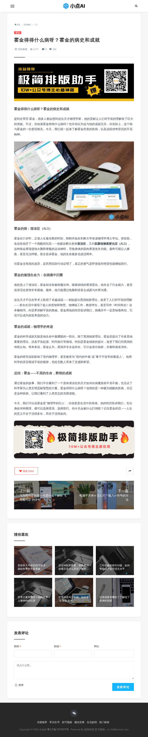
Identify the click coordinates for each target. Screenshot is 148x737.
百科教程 (22, 49)
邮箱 (57, 646)
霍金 (18, 32)
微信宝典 (79, 722)
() (28, 470)
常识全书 (54, 722)
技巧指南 (67, 722)
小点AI (43, 729)
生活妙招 (92, 722)
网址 (96, 646)
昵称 (17, 646)
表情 (20, 684)
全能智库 (42, 722)
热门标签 (104, 722)
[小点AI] (74, 6)
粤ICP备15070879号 (58, 729)
